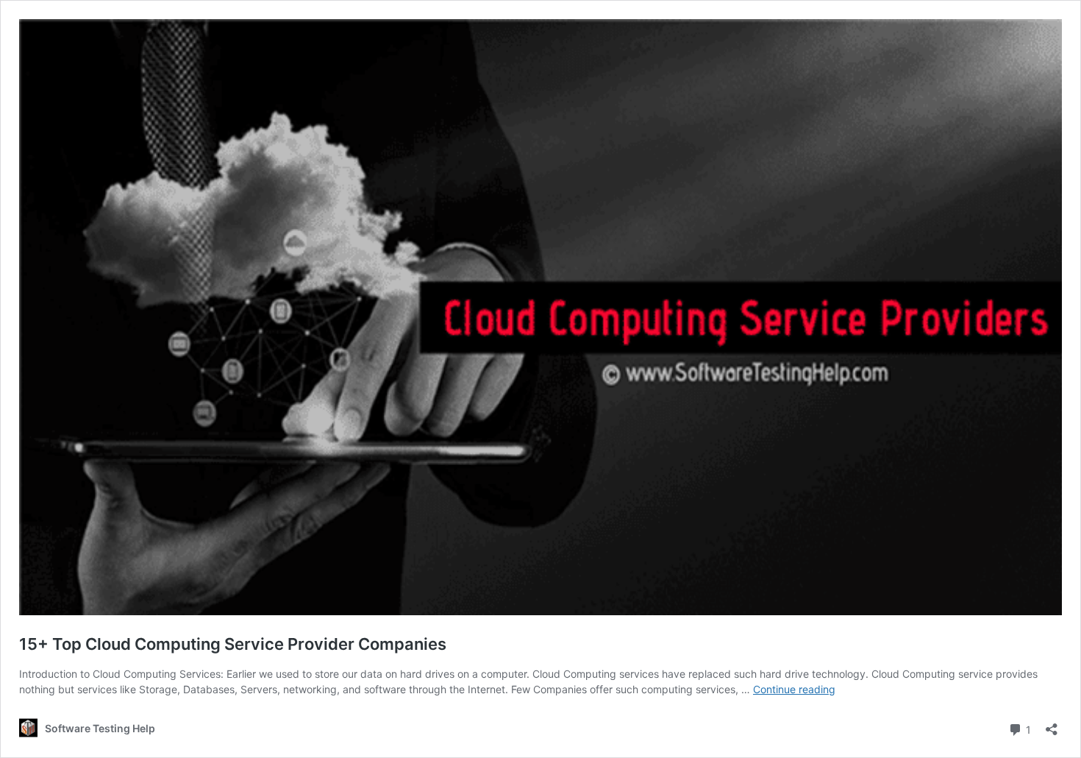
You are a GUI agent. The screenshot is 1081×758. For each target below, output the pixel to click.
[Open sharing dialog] (1051, 724)
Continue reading (794, 689)
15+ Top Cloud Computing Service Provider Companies (232, 643)
